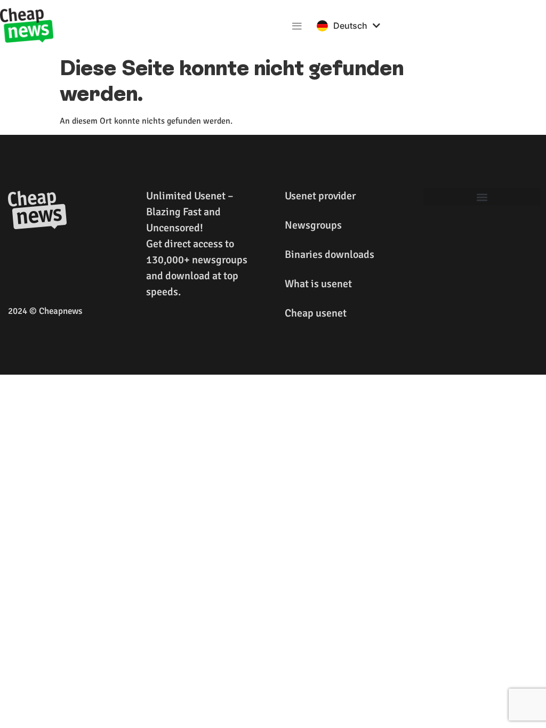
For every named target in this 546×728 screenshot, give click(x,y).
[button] (297, 25)
